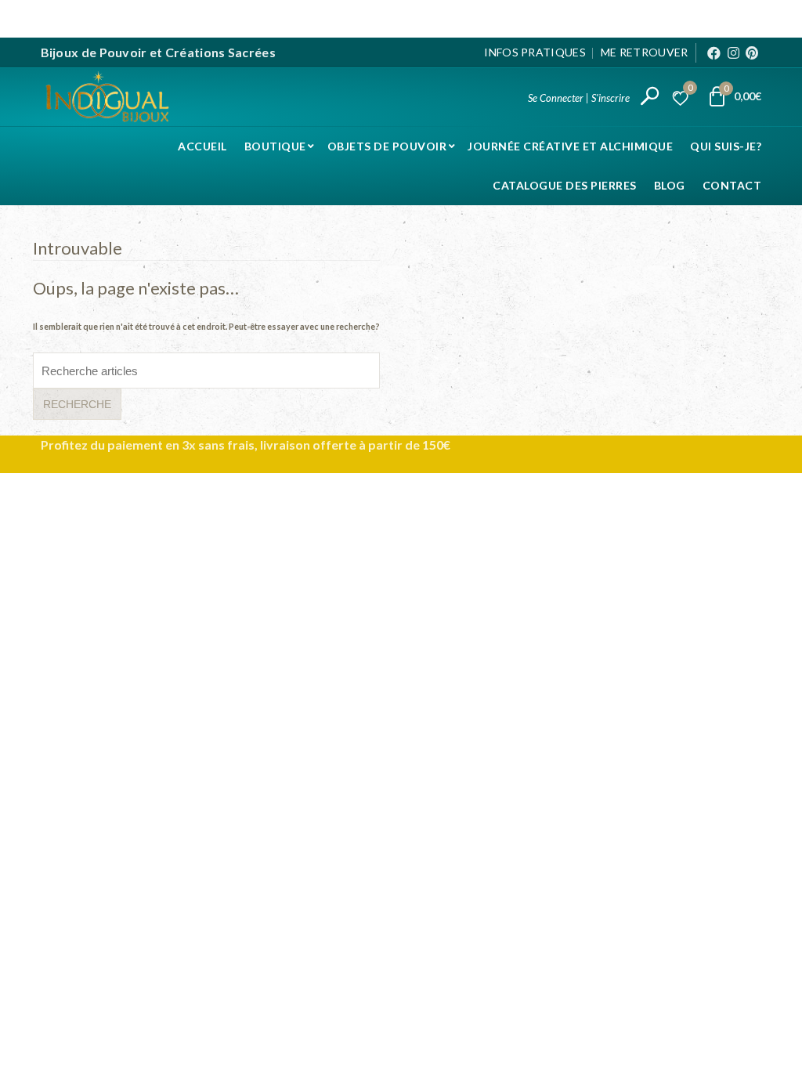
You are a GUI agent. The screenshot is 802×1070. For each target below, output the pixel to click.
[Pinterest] (752, 53)
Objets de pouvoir (387, 146)
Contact (732, 185)
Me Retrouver (644, 52)
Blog (669, 185)
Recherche (77, 404)
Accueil (202, 146)
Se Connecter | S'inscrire (579, 98)
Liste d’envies (690, 89)
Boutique (275, 146)
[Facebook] (714, 53)
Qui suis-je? (725, 146)
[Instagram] (733, 53)
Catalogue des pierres (565, 185)
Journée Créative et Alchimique (570, 146)
